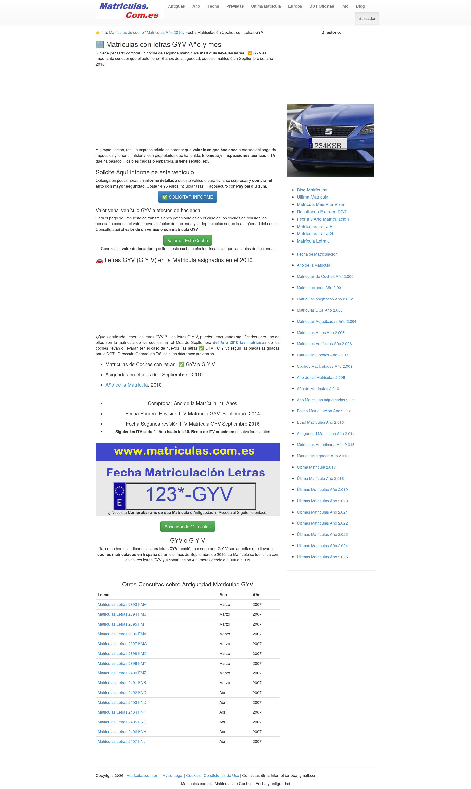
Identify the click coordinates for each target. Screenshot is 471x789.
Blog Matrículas (312, 189)
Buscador (367, 18)
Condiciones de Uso (221, 775)
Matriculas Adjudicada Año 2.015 (325, 444)
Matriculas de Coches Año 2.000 (325, 276)
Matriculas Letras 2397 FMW (122, 643)
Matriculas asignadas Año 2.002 (325, 299)
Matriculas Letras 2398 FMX (122, 653)
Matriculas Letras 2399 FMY (122, 663)
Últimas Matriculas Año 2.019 (322, 489)
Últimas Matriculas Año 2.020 (322, 500)
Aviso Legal (173, 775)
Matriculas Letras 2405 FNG (122, 722)
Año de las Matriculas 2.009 (321, 377)
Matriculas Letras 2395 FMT (122, 624)
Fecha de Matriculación (317, 254)
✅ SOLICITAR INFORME (187, 196)
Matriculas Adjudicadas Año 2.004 (326, 321)
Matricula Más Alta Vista (320, 204)
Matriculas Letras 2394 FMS (122, 614)
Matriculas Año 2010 (165, 32)
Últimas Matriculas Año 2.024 (322, 545)
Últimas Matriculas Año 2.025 (322, 556)
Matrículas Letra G (315, 233)
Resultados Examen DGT (322, 211)
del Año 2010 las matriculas (240, 342)
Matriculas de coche (126, 32)
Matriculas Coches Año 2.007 (322, 355)
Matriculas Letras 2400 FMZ (122, 673)
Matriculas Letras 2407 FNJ (121, 741)
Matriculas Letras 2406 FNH (122, 731)
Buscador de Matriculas (188, 526)
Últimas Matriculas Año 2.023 (322, 534)
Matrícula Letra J (313, 240)
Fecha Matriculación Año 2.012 (324, 411)
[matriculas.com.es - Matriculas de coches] (130, 9)
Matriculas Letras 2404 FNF (122, 712)
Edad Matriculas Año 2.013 (320, 422)
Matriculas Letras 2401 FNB (122, 682)
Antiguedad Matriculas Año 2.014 (326, 433)
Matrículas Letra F (314, 226)
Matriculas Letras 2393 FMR (122, 604)
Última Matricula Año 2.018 (320, 478)
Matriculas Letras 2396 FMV (122, 634)
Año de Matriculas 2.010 (318, 388)
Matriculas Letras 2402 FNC (122, 692)
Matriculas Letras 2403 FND (122, 702)
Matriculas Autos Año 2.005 (321, 332)
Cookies (194, 775)
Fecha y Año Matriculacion (323, 219)
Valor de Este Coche (188, 240)
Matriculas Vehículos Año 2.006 (324, 343)
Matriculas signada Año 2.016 (323, 456)
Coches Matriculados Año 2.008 (325, 366)
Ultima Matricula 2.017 (316, 467)
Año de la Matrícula (126, 384)
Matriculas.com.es (142, 775)
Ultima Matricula (312, 196)
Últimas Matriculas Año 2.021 (322, 512)
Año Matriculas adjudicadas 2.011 (326, 400)
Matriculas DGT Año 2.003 (320, 310)
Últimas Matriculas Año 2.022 (322, 523)
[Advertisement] (188, 107)
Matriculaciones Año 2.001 (320, 287)
